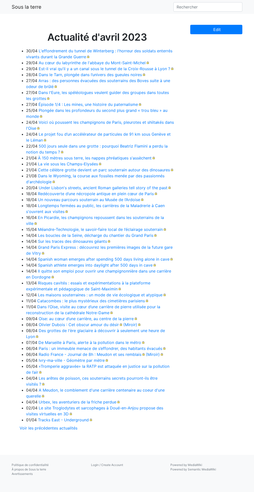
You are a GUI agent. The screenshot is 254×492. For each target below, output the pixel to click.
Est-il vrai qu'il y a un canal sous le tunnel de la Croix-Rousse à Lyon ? (104, 68)
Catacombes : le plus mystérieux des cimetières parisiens (91, 300)
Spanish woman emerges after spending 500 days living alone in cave (103, 259)
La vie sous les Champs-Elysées (68, 163)
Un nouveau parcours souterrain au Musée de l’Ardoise (89, 199)
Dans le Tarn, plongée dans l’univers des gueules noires (90, 74)
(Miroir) (130, 324)
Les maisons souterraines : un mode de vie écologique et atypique (100, 294)
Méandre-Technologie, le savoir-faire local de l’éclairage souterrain (100, 229)
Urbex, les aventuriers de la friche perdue (77, 402)
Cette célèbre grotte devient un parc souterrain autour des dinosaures (104, 169)
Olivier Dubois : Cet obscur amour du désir (79, 324)
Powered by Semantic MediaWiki (193, 469)
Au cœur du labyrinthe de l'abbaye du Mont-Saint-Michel (92, 62)
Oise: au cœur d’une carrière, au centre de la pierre (86, 318)
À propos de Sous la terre (29, 469)
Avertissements (22, 474)
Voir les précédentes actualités (48, 428)
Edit (216, 29)
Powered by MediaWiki (186, 465)
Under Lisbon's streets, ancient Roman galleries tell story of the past (103, 187)
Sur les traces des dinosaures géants (72, 241)
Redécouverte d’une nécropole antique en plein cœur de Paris (96, 193)
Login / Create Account (107, 465)
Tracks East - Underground (63, 419)
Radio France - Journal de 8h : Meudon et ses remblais (90, 354)
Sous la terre (26, 7)
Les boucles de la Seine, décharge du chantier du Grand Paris (95, 235)
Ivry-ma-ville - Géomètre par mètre (72, 360)
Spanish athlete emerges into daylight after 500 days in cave (95, 265)
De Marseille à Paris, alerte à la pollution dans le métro (89, 342)
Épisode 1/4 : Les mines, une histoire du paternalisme (88, 104)
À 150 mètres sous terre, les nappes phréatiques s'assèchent (95, 157)
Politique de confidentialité (30, 465)
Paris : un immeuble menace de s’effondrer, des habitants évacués (100, 348)
